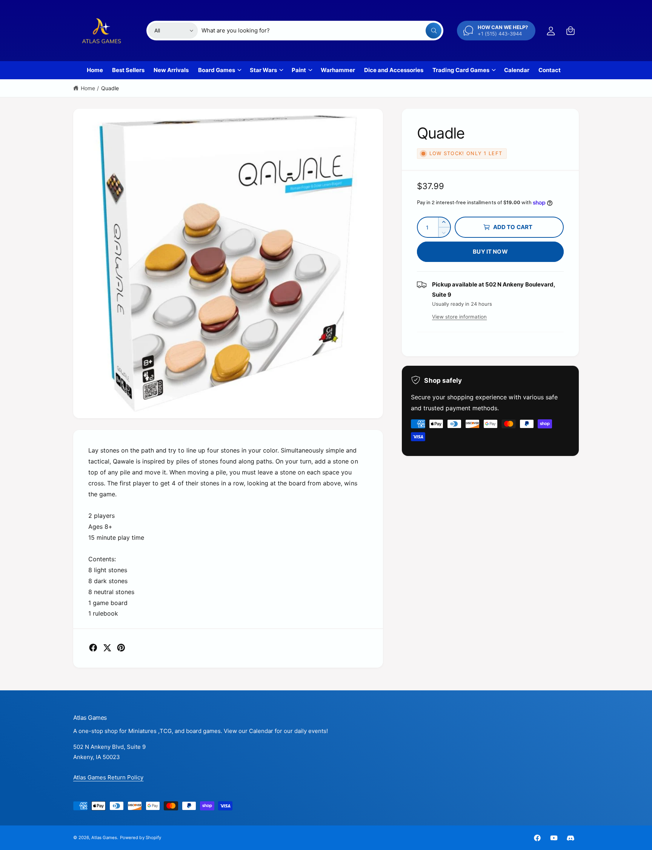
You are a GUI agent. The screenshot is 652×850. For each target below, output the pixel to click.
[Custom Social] (570, 838)
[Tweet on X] (107, 648)
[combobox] (321, 30)
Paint (299, 70)
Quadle (110, 88)
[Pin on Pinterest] (121, 648)
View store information (459, 317)
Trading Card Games (460, 70)
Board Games (216, 70)
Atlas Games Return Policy (108, 777)
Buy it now (490, 251)
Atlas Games (104, 837)
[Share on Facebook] (93, 648)
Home (88, 88)
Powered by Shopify (140, 837)
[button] (570, 30)
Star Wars (263, 70)
